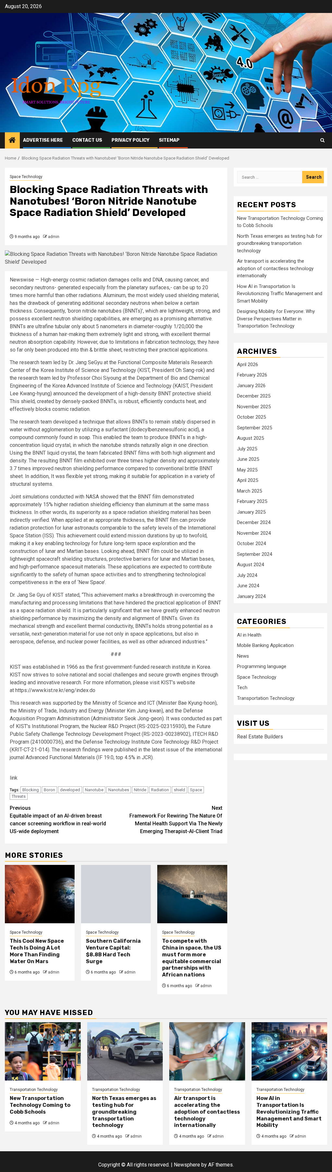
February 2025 (252, 501)
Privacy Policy (130, 140)
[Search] (322, 140)
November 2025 (254, 407)
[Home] (12, 140)
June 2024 (248, 586)
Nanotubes (118, 789)
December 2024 (253, 522)
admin (53, 236)
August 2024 (250, 565)
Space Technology (26, 176)
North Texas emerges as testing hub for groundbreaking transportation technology (279, 243)
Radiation (160, 789)
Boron (49, 789)
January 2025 (251, 512)
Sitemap (169, 140)
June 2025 (248, 459)
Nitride (140, 789)
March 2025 (249, 491)
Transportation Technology (265, 698)
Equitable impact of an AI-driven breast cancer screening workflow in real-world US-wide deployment (58, 819)
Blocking (30, 789)
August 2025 (250, 438)
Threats (19, 796)
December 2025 (253, 396)
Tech (242, 687)
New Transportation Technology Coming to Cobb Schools (40, 1105)
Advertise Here (43, 140)
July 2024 (247, 575)
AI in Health (249, 635)
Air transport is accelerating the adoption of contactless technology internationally (275, 268)
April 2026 (247, 364)
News (243, 656)
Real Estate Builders (260, 737)
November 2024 (254, 533)
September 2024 (254, 554)
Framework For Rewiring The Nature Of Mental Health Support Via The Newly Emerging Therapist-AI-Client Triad (175, 819)
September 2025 (254, 428)
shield (179, 789)
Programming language (261, 666)
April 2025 (247, 480)
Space (196, 789)
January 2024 (251, 596)
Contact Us (87, 140)
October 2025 (251, 417)
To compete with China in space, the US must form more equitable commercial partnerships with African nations (191, 958)
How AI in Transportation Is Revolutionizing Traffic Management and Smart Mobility (279, 293)
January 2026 (251, 386)
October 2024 (251, 543)
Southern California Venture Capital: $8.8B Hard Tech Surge (113, 951)
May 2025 (247, 470)
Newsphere (187, 1165)
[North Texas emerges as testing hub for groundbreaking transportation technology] (125, 1051)
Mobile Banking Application (265, 645)
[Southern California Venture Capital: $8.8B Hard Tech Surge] (116, 894)
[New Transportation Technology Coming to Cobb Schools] (43, 1051)
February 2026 (252, 375)
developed (70, 789)
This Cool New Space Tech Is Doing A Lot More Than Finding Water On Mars (37, 951)
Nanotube (94, 789)
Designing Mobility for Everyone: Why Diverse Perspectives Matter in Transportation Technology (276, 318)
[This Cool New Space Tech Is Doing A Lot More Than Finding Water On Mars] (40, 894)
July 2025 (247, 449)
